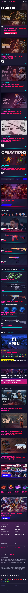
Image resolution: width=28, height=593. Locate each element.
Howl (3, 241)
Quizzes (17, 526)
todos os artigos (16, 388)
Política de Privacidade (19, 541)
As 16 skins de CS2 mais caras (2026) (15, 29)
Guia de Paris (7, 201)
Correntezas (6, 325)
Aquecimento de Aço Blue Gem (12, 302)
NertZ (7, 230)
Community (2, 5)
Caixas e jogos (4, 547)
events (8, 350)
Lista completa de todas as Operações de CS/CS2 (13, 169)
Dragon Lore (6, 252)
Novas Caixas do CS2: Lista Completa (12, 409)
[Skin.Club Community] (9, 1)
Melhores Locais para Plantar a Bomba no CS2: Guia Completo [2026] (13, 457)
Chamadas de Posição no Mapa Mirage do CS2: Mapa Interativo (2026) (11, 433)
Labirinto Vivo (7, 279)
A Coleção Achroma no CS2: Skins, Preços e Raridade (12, 140)
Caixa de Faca (3, 585)
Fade (3, 263)
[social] (1, 575)
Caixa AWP (17, 585)
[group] (4, 488)
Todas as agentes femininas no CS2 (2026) (12, 85)
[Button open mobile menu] (26, 1)
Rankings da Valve (6, 534)
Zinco (3, 290)
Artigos (6, 406)
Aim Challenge (5, 531)
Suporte (2, 541)
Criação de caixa (19, 534)
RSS (15, 543)
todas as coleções (23, 269)
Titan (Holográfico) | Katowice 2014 (10, 313)
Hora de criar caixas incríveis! (11, 514)
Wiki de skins (17, 547)
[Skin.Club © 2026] (8, 554)
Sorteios (3, 529)
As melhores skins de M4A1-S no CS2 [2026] (12, 112)
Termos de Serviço (4, 543)
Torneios (17, 529)
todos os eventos (10, 332)
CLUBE (2, 536)
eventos (17, 531)
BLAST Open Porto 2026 (11, 353)
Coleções (9, 26)
